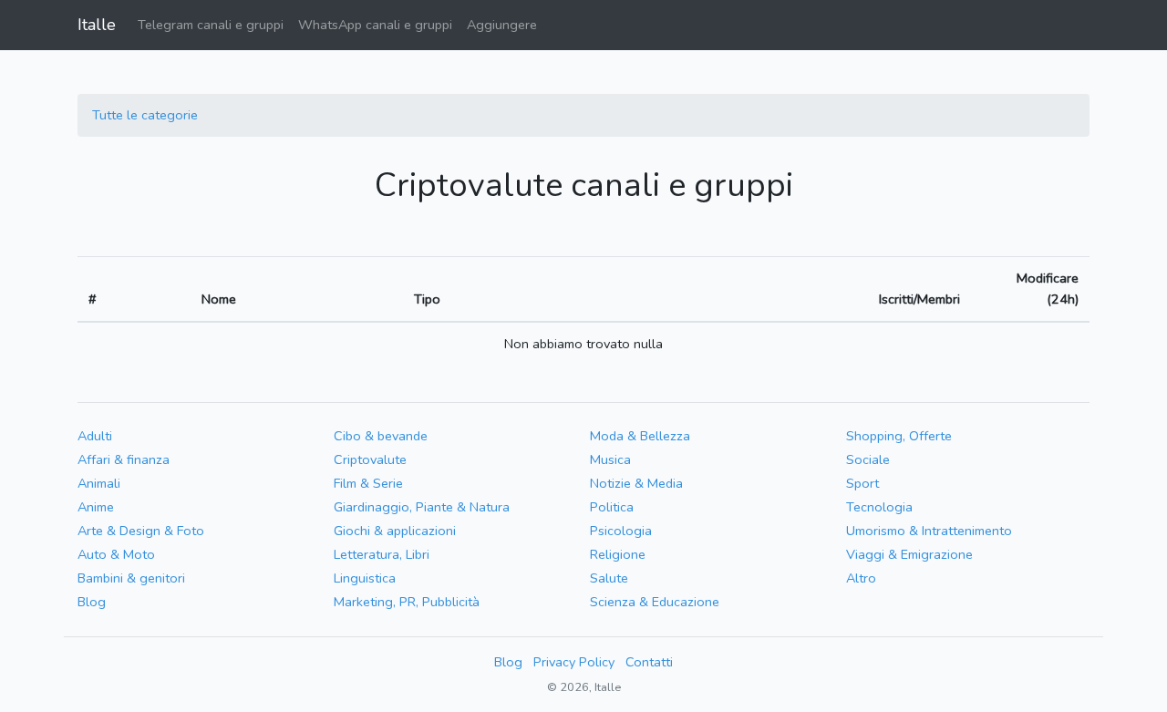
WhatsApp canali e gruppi (375, 24)
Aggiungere (502, 24)
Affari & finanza (123, 459)
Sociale (868, 459)
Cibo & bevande (381, 436)
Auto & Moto (116, 554)
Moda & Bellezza (640, 436)
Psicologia (621, 530)
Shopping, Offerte (899, 436)
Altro (861, 578)
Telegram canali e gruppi (211, 24)
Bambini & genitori (131, 578)
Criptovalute (370, 459)
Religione (617, 554)
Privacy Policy (573, 662)
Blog (91, 602)
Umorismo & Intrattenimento (929, 530)
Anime (95, 507)
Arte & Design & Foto (140, 530)
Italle (96, 25)
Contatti (649, 662)
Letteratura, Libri (381, 554)
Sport (862, 483)
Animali (98, 483)
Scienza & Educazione (654, 602)
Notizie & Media (636, 483)
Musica (610, 459)
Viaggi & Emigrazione (909, 554)
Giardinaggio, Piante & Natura (422, 507)
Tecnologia (879, 507)
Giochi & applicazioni (395, 530)
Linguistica (365, 578)
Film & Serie (368, 483)
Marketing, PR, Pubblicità (407, 602)
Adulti (94, 436)
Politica (612, 507)
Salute (609, 578)
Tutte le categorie (145, 115)
